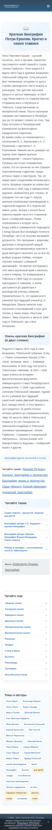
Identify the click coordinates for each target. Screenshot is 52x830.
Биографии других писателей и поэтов (25, 458)
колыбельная (24, 776)
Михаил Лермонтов (15, 736)
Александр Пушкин (25, 564)
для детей (38, 770)
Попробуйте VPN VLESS (28, 823)
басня (34, 764)
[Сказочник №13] (11, 6)
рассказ (35, 793)
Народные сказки (14, 615)
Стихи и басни (12, 651)
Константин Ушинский (34, 724)
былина (25, 770)
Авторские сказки (14, 609)
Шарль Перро (12, 758)
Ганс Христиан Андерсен (17, 718)
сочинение (22, 799)
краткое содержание (15, 787)
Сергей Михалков (32, 753)
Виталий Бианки (32, 713)
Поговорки (10, 668)
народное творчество (16, 793)
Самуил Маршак (30, 747)
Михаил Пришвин (14, 741)
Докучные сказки (14, 621)
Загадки (9, 644)
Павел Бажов (12, 747)
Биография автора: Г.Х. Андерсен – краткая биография (23, 525)
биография (12, 569)
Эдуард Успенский (32, 758)
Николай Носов (35, 741)
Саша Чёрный (12, 753)
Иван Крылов (12, 724)
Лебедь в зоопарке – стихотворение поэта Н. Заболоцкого (23, 549)
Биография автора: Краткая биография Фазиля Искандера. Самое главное (20, 537)
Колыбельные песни (16, 674)
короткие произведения (17, 781)
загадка (9, 776)
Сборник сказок (13, 603)
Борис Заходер (30, 707)
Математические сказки (17, 633)
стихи (34, 799)
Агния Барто (12, 701)
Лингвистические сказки (18, 627)
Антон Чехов (12, 707)
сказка (9, 799)
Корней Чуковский (15, 730)
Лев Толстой (34, 730)
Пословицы (11, 662)
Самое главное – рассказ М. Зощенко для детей (24, 514)
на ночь (34, 787)
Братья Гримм (13, 713)
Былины (9, 656)
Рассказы (10, 639)
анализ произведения (16, 764)
